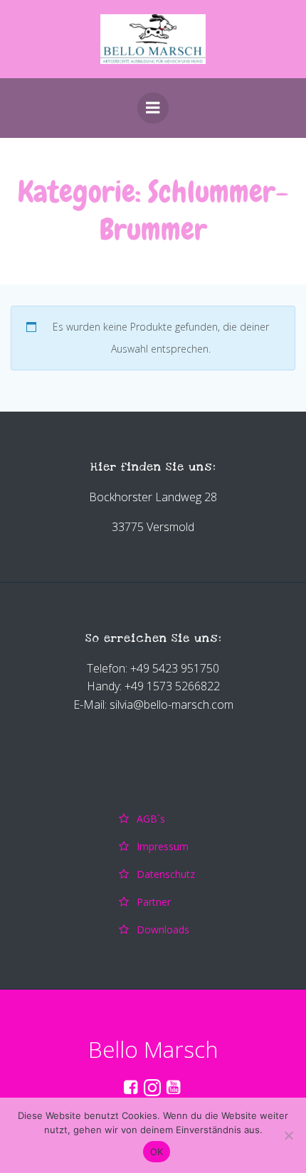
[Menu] (153, 108)
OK (157, 1151)
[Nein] (288, 1135)
